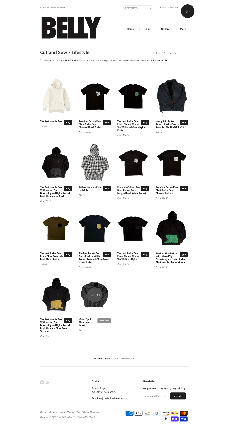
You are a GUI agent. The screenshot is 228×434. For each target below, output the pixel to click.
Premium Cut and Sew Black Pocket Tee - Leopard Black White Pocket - (132, 190)
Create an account (58, 7)
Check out (173, 7)
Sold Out (104, 320)
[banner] (71, 28)
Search (43, 412)
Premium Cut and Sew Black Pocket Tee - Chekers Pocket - (167, 190)
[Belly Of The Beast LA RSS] (47, 382)
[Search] (151, 8)
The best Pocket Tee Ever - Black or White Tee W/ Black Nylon (128, 256)
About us (53, 412)
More (183, 29)
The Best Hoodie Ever (51, 121)
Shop (147, 29)
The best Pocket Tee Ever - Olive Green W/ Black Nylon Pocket (51, 256)
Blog (62, 412)
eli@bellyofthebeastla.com (113, 398)
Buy (68, 122)
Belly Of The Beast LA (66, 416)
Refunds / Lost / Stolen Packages (83, 412)
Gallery (165, 29)
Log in (43, 7)
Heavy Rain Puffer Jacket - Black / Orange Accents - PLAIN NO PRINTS (170, 124)
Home (130, 29)
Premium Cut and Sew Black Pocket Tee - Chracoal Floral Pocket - (91, 124)
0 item (163, 7)
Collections (106, 358)
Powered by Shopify (86, 416)
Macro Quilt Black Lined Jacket (85, 322)
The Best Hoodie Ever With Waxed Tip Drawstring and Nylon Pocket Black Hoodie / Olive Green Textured (55, 325)
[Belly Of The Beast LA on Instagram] (42, 382)
